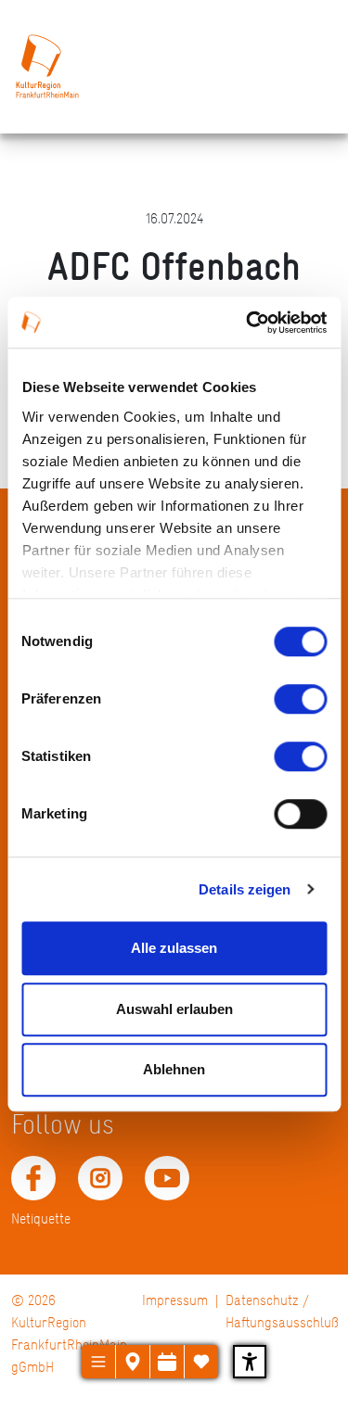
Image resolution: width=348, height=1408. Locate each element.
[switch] (300, 699)
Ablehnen (174, 1069)
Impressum (175, 1300)
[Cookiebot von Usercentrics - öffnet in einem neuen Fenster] (248, 323)
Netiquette (41, 1218)
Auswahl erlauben (174, 1009)
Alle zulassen (174, 948)
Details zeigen (244, 889)
